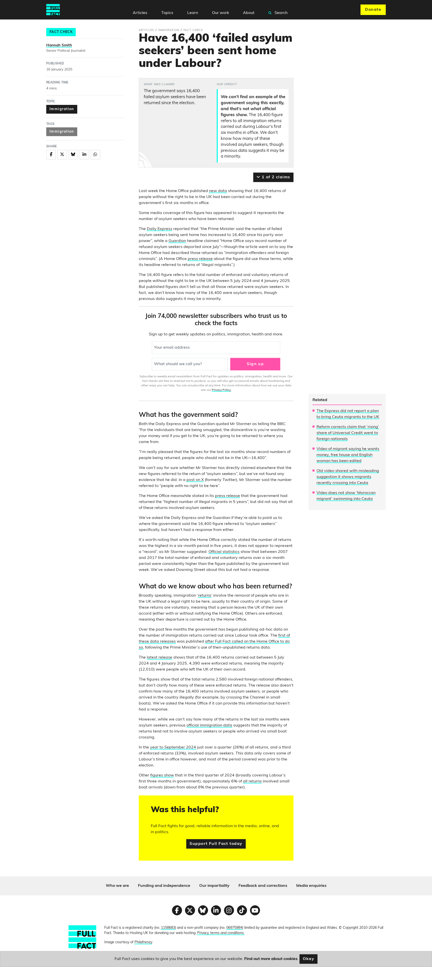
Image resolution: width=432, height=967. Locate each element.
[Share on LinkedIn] (84, 154)
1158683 (168, 928)
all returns (252, 781)
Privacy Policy (221, 390)
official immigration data (209, 725)
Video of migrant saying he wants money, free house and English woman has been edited (347, 455)
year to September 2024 (173, 747)
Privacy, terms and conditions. (220, 933)
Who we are (117, 886)
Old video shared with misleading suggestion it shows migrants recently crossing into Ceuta (347, 477)
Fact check (61, 32)
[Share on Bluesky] (73, 154)
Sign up (255, 364)
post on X (195, 480)
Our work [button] (220, 13)
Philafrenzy (143, 942)
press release (200, 259)
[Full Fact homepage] (53, 9)
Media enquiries (311, 886)
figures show (162, 775)
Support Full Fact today (216, 844)
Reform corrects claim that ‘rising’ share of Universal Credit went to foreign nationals (347, 433)
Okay (308, 959)
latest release (159, 658)
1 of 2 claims (275, 177)
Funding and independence (164, 886)
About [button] (248, 13)
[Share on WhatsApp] (95, 154)
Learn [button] (192, 13)
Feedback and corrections (262, 886)
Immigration (62, 109)
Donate (373, 10)
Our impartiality (214, 886)
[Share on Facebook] (51, 154)
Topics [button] (167, 13)
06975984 (234, 928)
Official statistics (224, 552)
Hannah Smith (59, 45)
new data (218, 191)
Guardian (177, 241)
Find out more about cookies (271, 959)
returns (204, 596)
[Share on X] (62, 154)
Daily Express (159, 229)
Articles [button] (140, 13)
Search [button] (281, 13)
